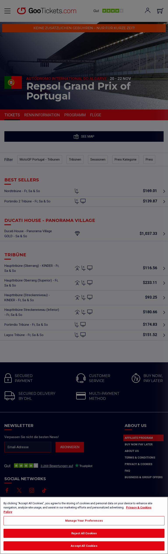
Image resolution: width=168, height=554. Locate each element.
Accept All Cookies (84, 545)
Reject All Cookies (84, 533)
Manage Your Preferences (84, 520)
